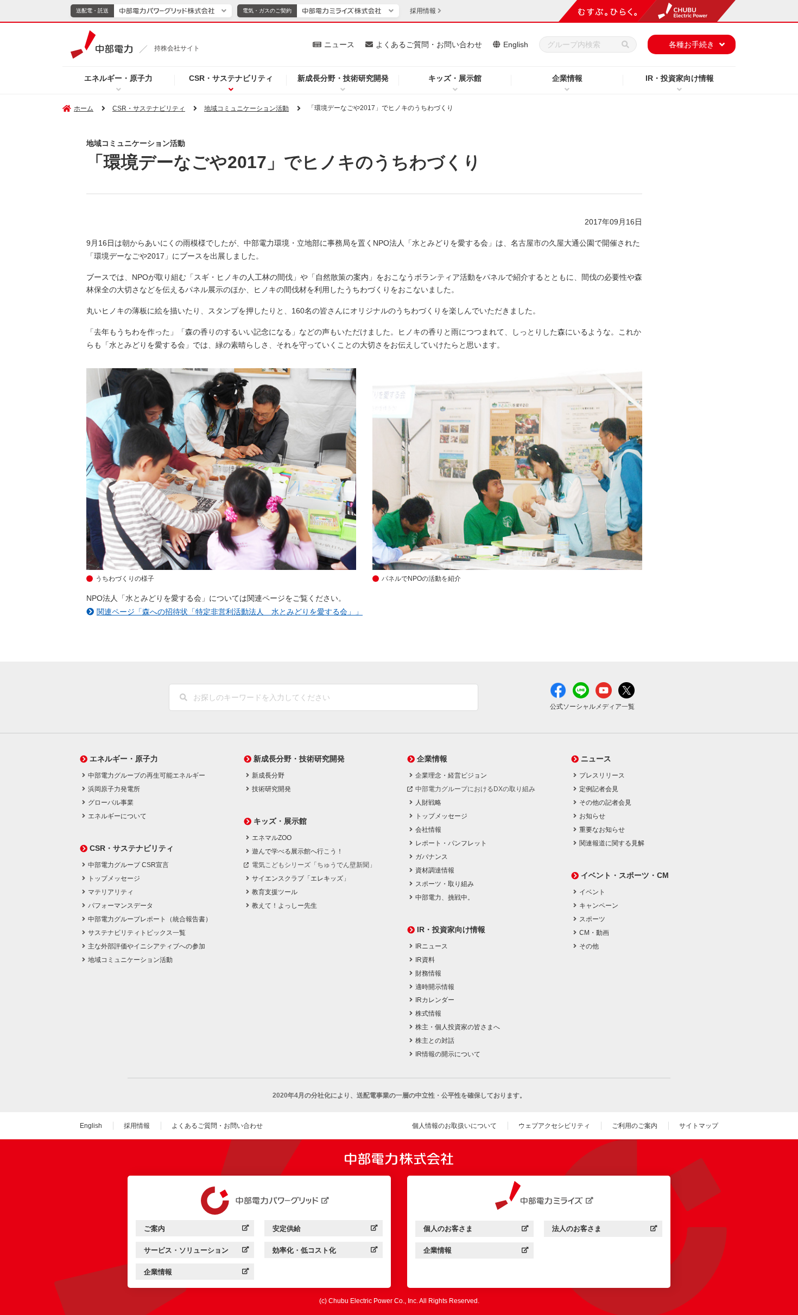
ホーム (83, 108)
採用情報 (137, 1126)
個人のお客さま (476, 1230)
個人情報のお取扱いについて (454, 1126)
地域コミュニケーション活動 (246, 108)
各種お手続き (691, 44)
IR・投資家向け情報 (679, 78)
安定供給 (325, 1230)
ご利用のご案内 (634, 1126)
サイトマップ (698, 1126)
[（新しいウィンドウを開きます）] (259, 1200)
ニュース (339, 44)
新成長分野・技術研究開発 (343, 78)
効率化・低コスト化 (325, 1252)
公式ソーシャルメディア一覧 (592, 706)
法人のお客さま (604, 1230)
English (515, 44)
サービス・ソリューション (196, 1252)
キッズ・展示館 (455, 78)
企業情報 (567, 78)
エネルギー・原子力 (118, 78)
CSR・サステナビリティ (231, 78)
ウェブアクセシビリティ (554, 1126)
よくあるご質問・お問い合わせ (429, 44)
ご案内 (196, 1230)
